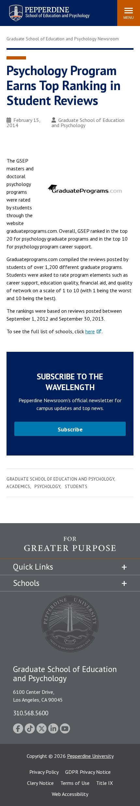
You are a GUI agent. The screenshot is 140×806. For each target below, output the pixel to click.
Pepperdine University (90, 756)
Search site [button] (23, 10)
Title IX (104, 783)
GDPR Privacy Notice (88, 772)
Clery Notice (40, 783)
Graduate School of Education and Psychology (87, 122)
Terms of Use (75, 783)
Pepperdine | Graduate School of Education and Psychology (44, 9)
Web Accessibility (70, 794)
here (90, 331)
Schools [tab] (26, 583)
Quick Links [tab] (33, 567)
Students (76, 486)
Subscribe (70, 429)
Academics (18, 486)
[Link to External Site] (70, 547)
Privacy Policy (44, 772)
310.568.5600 (30, 713)
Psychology (47, 486)
